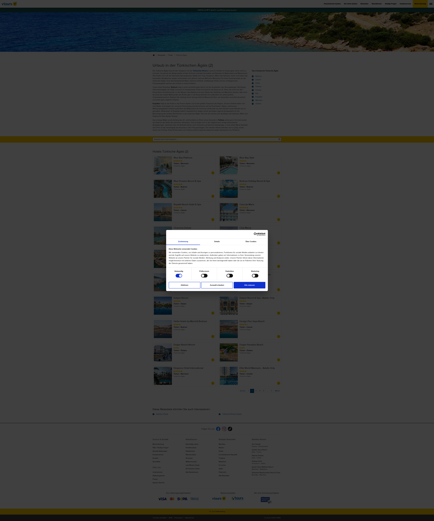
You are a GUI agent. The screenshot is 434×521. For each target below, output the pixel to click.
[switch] (204, 276)
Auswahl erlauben (217, 285)
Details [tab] (217, 241)
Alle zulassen (249, 285)
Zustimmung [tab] (183, 241)
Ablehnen (184, 285)
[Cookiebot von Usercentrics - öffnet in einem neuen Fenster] (255, 234)
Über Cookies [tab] (250, 241)
